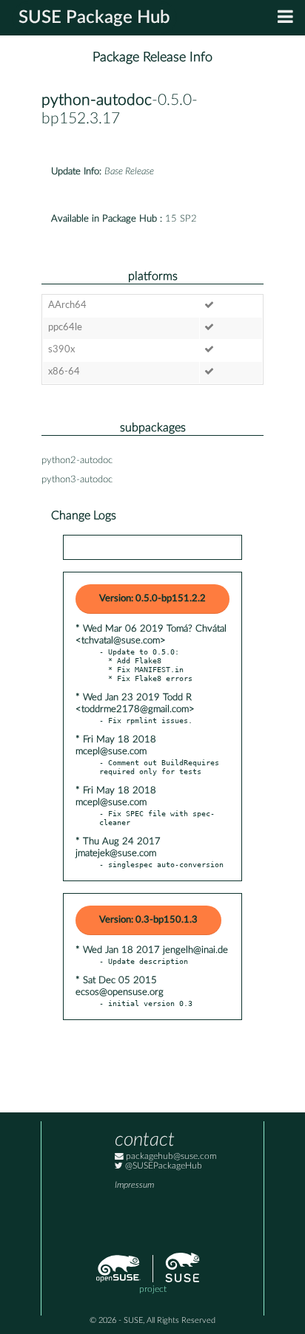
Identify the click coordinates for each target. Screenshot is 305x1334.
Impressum (134, 1185)
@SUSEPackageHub (162, 1166)
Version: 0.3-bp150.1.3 (148, 920)
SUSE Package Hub (94, 18)
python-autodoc (96, 100)
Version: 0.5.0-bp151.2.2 (152, 598)
